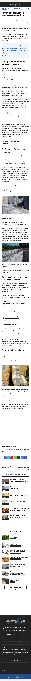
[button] (29, 5)
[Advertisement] (15, 428)
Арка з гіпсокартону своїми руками (19, 557)
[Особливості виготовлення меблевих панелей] (5, 517)
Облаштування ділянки (15, 574)
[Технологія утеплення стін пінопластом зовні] (5, 502)
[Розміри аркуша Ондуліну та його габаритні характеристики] (5, 481)
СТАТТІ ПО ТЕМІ (9, 474)
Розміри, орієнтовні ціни (9, 56)
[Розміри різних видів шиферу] (5, 566)
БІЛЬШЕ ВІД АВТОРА (20, 474)
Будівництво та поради (15, 546)
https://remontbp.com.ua (17, 677)
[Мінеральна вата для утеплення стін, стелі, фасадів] (5, 495)
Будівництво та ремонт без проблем (12, 628)
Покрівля (12, 581)
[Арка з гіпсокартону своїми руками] (5, 559)
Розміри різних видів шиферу (17, 564)
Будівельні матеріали (4, 483)
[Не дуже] (4, 449)
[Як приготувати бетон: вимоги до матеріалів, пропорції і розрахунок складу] (5, 510)
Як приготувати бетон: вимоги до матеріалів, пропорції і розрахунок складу (19, 510)
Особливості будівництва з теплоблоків (13, 50)
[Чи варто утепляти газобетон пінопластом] (5, 488)
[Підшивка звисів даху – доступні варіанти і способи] (5, 581)
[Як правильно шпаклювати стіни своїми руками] (5, 545)
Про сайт (4, 670)
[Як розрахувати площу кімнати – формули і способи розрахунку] (5, 552)
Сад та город (13, 538)
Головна (4, 8)
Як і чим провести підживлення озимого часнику (23, 467)
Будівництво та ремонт (14, 8)
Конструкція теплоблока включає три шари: (14, 48)
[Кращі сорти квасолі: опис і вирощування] (5, 537)
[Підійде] (14, 449)
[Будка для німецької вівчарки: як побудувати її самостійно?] (5, 573)
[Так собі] (9, 449)
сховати (23, 45)
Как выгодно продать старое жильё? (7, 466)
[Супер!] (23, 449)
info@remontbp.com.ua (21, 634)
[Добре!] (19, 449)
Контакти (4, 668)
